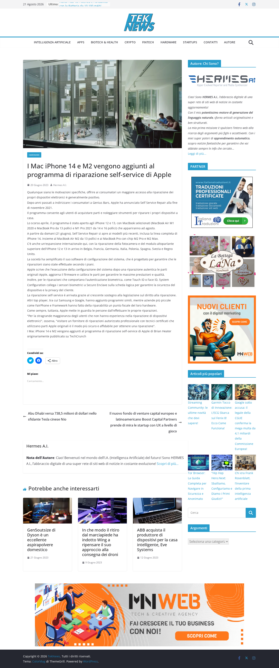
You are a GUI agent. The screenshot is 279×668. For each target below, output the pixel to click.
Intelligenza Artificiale (52, 42)
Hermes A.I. (60, 185)
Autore (229, 42)
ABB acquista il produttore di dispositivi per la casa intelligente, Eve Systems (157, 539)
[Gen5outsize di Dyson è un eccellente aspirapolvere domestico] (47, 500)
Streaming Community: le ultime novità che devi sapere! (198, 413)
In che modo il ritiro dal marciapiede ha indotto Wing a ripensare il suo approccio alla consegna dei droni (100, 542)
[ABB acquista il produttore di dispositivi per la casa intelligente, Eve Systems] (157, 500)
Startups (190, 42)
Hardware (168, 42)
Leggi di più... (197, 154)
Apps (80, 42)
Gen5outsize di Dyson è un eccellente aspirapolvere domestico (41, 539)
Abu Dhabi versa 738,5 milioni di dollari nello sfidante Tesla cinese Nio (62, 416)
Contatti (211, 42)
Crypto (130, 42)
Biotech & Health (104, 42)
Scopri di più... (168, 463)
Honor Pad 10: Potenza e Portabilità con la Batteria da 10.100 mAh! (83, 6)
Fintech (148, 42)
